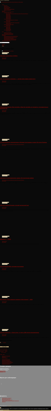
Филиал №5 (8, 28)
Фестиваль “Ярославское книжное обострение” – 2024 (16, 299)
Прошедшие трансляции (8, 33)
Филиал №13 (8, 16)
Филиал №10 (8, 23)
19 (5, 351)
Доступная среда (7, 7)
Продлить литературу (6, 360)
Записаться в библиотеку (6, 361)
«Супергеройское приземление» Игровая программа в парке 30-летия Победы (23, 142)
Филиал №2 (8, 27)
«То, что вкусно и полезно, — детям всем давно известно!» (18, 79)
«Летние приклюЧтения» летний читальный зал (14, 205)
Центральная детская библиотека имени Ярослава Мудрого (17, 13)
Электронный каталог (6, 359)
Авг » (4, 354)
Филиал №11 (8, 15)
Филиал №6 (8, 30)
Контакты (5, 5)
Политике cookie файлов (4, 409)
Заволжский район (5, 52)
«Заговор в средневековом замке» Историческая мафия (17, 178)
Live (2, 31)
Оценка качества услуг (6, 40)
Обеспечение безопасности (7, 399)
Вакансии (4, 401)
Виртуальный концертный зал (7, 34)
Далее (5, 342)
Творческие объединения (6, 363)
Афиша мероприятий (6, 356)
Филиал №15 (8, 18)
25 (4, 352)
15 (0, 351)
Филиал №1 (4, 57)
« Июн (1, 354)
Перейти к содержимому (4, 0)
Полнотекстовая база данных (7, 362)
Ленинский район (5, 329)
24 (3, 352)
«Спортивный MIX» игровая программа (12, 266)
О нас (3, 4)
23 (1, 352)
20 (6, 351)
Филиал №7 (8, 14)
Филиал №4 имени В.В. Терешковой (12, 22)
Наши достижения (7, 10)
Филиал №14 (8, 17)
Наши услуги (6, 6)
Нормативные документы (6, 398)
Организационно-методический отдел (11, 36)
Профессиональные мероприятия (10, 37)
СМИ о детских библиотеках (9, 9)
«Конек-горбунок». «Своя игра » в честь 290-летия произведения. (19, 332)
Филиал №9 (4, 110)
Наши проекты (6, 8)
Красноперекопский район (9, 24)
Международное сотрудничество (10, 39)
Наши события (4, 53)
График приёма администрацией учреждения (10, 400)
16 (1, 351)
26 (5, 352)
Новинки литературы (6, 364)
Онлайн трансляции (7, 32)
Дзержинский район (5, 139)
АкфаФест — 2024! (5, 239)
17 (3, 351)
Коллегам (4, 35)
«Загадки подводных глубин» (9, 55)
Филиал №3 (8, 25)
